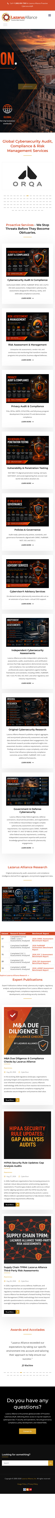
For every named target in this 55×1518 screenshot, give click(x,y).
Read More (10, 1100)
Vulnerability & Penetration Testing (27, 468)
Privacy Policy (33, 1492)
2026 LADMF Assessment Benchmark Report (43, 969)
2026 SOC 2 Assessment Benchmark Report (42, 955)
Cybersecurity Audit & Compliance (27, 280)
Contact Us (27, 1439)
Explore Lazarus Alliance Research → (14, 975)
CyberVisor (25, 1072)
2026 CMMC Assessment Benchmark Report (42, 939)
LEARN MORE (27, 82)
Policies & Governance (27, 529)
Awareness (8, 1068)
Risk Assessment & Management (27, 344)
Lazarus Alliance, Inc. (29, 1487)
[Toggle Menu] (5, 25)
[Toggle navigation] (49, 15)
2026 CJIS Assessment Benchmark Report (41, 962)
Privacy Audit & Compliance (27, 406)
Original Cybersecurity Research (27, 729)
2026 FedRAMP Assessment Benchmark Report (42, 947)
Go (51, 1471)
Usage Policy (21, 1492)
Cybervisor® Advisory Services (27, 591)
